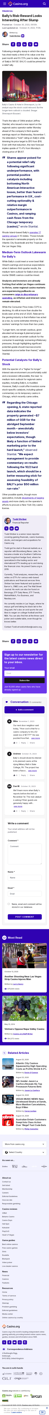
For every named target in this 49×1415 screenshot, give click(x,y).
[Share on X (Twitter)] (30, 44)
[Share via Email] (36, 44)
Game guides (8, 1240)
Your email (9, 667)
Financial (5, 1275)
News (5, 1271)
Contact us (6, 1182)
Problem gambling (9, 1307)
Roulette (5, 1255)
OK (42, 1412)
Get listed (6, 1185)
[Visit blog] (25, 1342)
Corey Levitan (30, 1111)
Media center (7, 1314)
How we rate (7, 1200)
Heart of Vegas (8, 1235)
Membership (7, 1189)
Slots (4, 1252)
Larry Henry (18, 984)
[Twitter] (6, 528)
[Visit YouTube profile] (15, 1342)
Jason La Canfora (32, 1090)
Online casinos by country (12, 1318)
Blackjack (6, 1259)
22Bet (4, 1213)
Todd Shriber (15, 36)
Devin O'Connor (31, 1073)
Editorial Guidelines (10, 1196)
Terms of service (9, 1296)
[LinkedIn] (12, 528)
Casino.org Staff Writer (23, 1034)
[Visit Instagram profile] (20, 1342)
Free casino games (10, 1248)
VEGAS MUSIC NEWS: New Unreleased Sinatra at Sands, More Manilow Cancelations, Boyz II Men (31, 1103)
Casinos (5, 1279)
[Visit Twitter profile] (4, 1342)
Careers (5, 1193)
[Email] (17, 528)
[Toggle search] (44, 3)
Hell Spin (5, 1224)
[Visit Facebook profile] (9, 1342)
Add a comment (24, 709)
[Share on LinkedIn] (24, 44)
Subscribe (24, 680)
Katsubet (5, 1227)
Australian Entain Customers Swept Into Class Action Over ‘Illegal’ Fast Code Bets (31, 1122)
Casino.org (26, 1405)
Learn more (16, 1412)
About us (6, 1178)
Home (4, 1292)
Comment (13, 840)
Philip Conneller (31, 1129)
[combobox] (24, 1144)
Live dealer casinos (10, 1266)
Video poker (7, 1262)
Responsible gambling (11, 1204)
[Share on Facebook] (13, 44)
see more (35, 738)
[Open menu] (4, 3)
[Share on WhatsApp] (19, 44)
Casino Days (7, 1220)
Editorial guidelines (9, 1310)
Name (11, 872)
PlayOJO (5, 1231)
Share (32, 743)
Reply (23, 743)
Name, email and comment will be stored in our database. (27, 905)
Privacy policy (7, 1299)
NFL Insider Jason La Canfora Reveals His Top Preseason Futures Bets (29, 1084)
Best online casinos (10, 1244)
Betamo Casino (8, 1217)
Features (5, 1283)
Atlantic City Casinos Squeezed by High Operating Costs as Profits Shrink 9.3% (31, 1066)
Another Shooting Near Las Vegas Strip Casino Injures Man (22, 978)
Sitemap (5, 1303)
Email (11, 888)
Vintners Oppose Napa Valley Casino (24, 1029)
